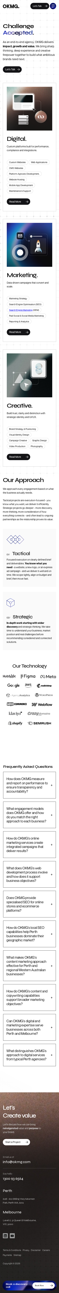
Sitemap (17, 1255)
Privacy (26, 1250)
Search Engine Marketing (21, 310)
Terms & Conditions (12, 1250)
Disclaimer (36, 1250)
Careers (46, 1250)
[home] (11, 6)
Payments (7, 1255)
